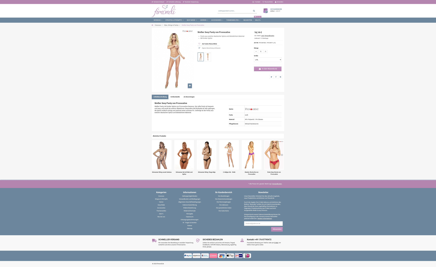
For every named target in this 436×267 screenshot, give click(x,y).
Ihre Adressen (223, 205)
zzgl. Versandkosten (267, 36)
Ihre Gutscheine (224, 211)
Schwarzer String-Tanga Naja (206, 172)
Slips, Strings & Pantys (171, 25)
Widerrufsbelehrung (189, 208)
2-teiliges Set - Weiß (229, 172)
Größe (256, 56)
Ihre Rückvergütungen (224, 202)
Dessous (158, 25)
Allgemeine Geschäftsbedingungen (189, 202)
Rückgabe (189, 214)
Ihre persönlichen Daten (223, 208)
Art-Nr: (256, 43)
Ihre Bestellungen (223, 196)
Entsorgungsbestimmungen (189, 219)
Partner (189, 225)
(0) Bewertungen (189, 97)
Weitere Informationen (265, 218)
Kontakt (257, 2)
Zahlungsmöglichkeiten (189, 196)
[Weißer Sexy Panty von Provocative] (201, 57)
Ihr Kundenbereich (223, 192)
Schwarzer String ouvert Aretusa (161, 172)
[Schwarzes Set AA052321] (184, 155)
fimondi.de (160, 264)
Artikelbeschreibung (160, 97)
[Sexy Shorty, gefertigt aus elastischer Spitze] (274, 155)
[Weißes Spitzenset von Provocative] (229, 155)
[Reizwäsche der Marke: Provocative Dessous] (252, 109)
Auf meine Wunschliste (209, 44)
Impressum (189, 217)
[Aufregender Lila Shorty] (252, 155)
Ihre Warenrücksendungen (223, 199)
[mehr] (265, 51)
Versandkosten (277, 184)
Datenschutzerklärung (190, 205)
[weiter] (282, 155)
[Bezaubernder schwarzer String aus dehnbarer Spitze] (207, 155)
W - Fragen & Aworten (190, 222)
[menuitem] (161, 196)
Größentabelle (175, 97)
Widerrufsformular (190, 211)
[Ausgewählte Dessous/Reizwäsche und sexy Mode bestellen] (173, 11)
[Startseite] (153, 25)
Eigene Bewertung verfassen (211, 48)
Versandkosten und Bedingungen (189, 199)
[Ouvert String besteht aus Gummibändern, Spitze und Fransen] (162, 155)
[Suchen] (254, 10)
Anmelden (280, 2)
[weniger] (256, 51)
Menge (256, 48)
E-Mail (276, 243)
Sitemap (189, 228)
